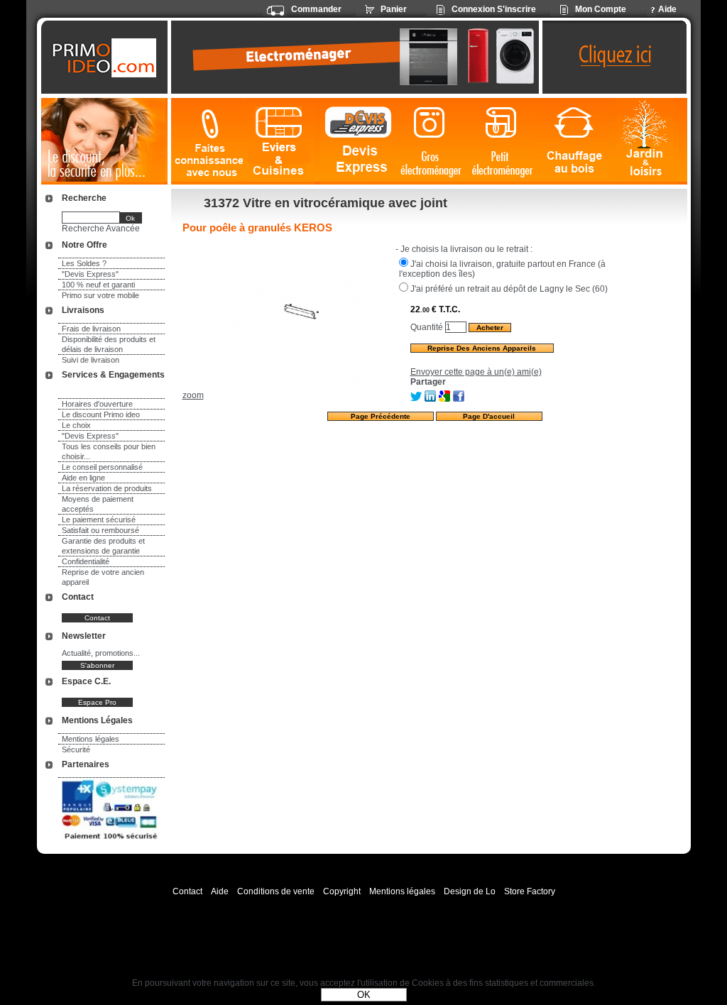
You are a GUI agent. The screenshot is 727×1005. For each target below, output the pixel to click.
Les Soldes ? (84, 263)
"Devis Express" (90, 274)
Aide (220, 891)
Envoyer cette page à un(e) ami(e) (476, 372)
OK (364, 994)
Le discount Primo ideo (101, 414)
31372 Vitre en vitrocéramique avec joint (325, 203)
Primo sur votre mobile (100, 295)
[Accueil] (106, 57)
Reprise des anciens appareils (481, 348)
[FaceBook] (458, 399)
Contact (187, 891)
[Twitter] (416, 399)
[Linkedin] (430, 399)
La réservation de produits (107, 488)
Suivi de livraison (90, 360)
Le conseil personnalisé (102, 467)
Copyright (342, 891)
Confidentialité (85, 561)
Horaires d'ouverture (97, 404)
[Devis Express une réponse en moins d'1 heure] (358, 141)
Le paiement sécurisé (99, 519)
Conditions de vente (276, 891)
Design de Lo (470, 891)
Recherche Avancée (101, 229)
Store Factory (529, 891)
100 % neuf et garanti (98, 284)
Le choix (76, 425)
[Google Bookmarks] (444, 399)
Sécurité (76, 749)
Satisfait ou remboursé (100, 530)
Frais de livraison (91, 328)
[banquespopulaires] (111, 842)
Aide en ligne (83, 477)
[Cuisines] (281, 141)
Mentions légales (90, 739)
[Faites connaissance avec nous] (207, 141)
